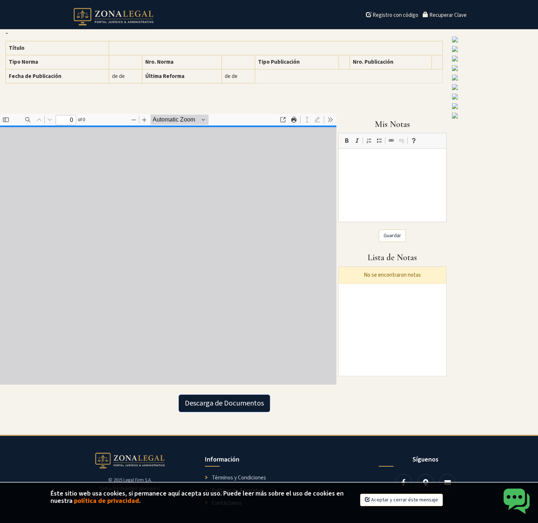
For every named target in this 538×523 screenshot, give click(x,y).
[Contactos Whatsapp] (517, 502)
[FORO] (493, 68)
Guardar (392, 235)
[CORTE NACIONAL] (493, 78)
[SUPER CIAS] (493, 49)
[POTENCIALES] (493, 116)
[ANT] (493, 87)
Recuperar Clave (447, 15)
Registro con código (394, 15)
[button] (346, 140)
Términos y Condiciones (238, 478)
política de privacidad (106, 500)
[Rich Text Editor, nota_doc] (392, 185)
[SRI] (493, 106)
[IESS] (493, 39)
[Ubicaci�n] (425, 482)
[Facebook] (403, 482)
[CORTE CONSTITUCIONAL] (493, 97)
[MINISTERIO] (493, 58)
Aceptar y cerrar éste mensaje (404, 500)
